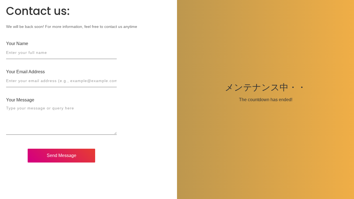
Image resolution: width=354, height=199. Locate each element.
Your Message (20, 100)
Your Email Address (25, 71)
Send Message (61, 155)
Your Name (17, 43)
